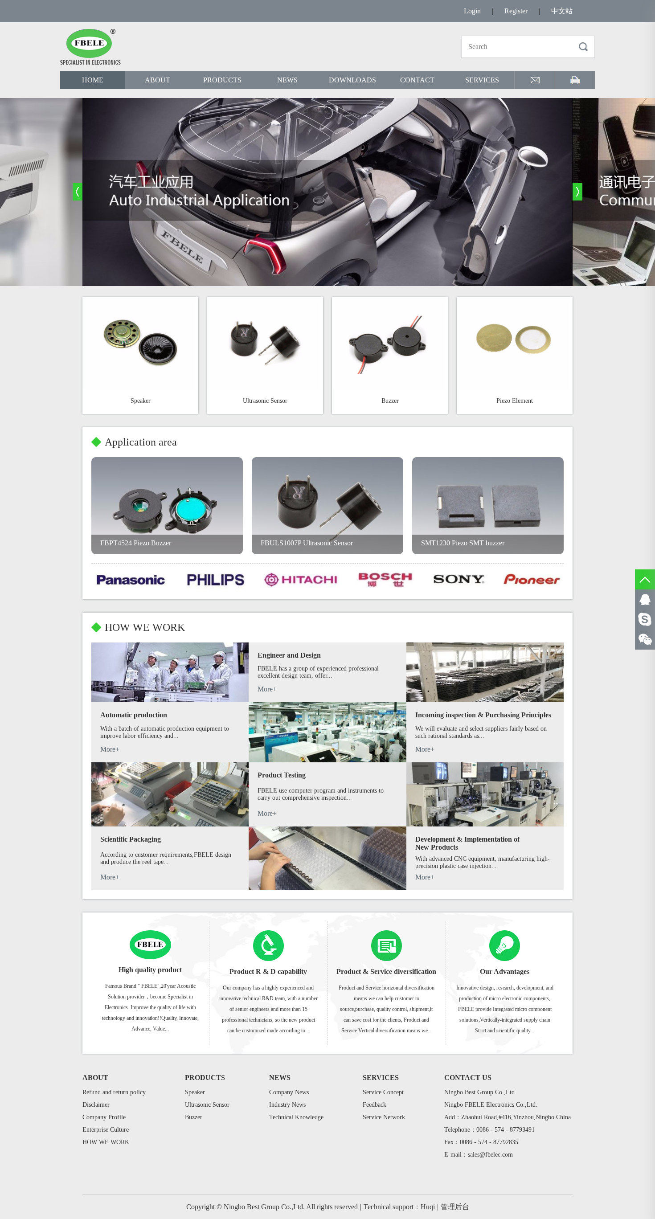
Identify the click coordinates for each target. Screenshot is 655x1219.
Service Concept (383, 1092)
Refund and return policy (114, 1092)
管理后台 (455, 1207)
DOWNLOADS (352, 80)
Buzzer (193, 1117)
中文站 (562, 11)
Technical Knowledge (296, 1117)
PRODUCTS (222, 80)
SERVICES (482, 80)
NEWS (287, 80)
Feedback (374, 1104)
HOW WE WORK (105, 1142)
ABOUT (157, 80)
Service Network (384, 1117)
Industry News (287, 1104)
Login (472, 11)
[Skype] (645, 620)
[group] (327, 192)
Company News (289, 1092)
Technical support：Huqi (401, 1207)
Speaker (195, 1092)
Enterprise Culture (105, 1129)
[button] (77, 191)
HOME (92, 80)
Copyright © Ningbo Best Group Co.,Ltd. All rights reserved (273, 1207)
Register (516, 11)
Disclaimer (96, 1104)
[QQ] (645, 599)
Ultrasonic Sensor (207, 1104)
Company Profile (104, 1117)
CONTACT (417, 80)
